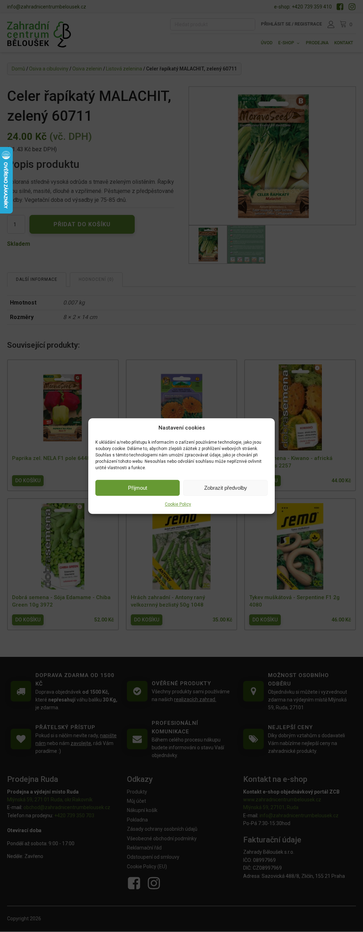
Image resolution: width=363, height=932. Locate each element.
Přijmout (137, 488)
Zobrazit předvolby (225, 488)
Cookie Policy (178, 504)
